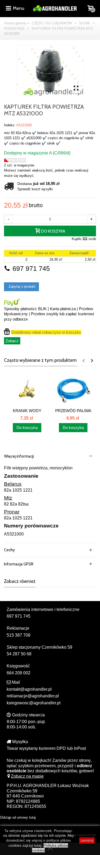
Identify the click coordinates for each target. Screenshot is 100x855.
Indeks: (9, 125)
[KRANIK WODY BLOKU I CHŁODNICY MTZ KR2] (27, 389)
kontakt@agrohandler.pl (29, 689)
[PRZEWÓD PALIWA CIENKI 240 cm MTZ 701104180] (73, 389)
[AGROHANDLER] (55, 8)
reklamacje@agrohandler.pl (33, 696)
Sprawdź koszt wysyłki (35, 189)
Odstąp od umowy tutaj (18, 817)
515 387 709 (18, 635)
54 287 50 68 (19, 654)
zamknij (87, 840)
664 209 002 (18, 673)
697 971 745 (30, 268)
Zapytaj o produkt (21, 286)
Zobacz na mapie (27, 776)
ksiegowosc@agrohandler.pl (34, 703)
